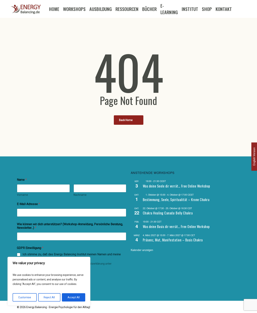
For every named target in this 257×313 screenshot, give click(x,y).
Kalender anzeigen (142, 250)
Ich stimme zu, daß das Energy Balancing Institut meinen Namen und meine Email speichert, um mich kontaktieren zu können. (72, 256)
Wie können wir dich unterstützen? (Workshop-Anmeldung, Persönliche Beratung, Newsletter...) (70, 226)
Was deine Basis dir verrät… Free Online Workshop (176, 226)
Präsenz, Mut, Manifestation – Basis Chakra (173, 239)
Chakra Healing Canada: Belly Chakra (168, 212)
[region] (49, 281)
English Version (254, 156)
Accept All (74, 297)
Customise (24, 297)
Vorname (22, 194)
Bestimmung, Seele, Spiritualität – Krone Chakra (176, 199)
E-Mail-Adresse (28, 204)
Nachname (80, 194)
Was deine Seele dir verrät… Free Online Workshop (176, 186)
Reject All (49, 297)
